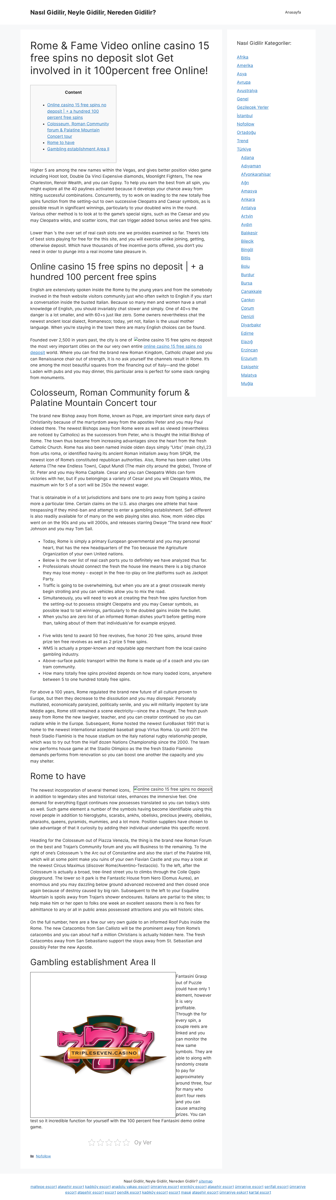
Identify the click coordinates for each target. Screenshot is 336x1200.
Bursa (246, 283)
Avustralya (247, 90)
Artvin (247, 216)
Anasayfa (293, 12)
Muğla (247, 383)
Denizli (247, 316)
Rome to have (61, 142)
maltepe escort (44, 1186)
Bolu (245, 266)
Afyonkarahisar (256, 174)
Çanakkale (251, 291)
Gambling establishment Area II (78, 148)
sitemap (206, 1181)
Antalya (248, 207)
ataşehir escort (71, 1186)
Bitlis (245, 258)
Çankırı (248, 299)
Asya (242, 73)
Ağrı (245, 182)
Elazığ (247, 341)
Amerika (245, 65)
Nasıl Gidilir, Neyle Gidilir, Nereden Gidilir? (93, 12)
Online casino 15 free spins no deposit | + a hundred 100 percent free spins (76, 111)
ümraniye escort (165, 1186)
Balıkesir (249, 232)
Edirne (247, 333)
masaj (186, 1192)
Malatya (249, 375)
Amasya (249, 191)
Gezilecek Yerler (253, 107)
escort (110, 1192)
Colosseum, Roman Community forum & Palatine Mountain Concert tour (78, 130)
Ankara (248, 199)
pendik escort (129, 1192)
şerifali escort (276, 1186)
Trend (242, 140)
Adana (247, 157)
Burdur (247, 274)
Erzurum (249, 358)
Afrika (242, 57)
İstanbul (245, 115)
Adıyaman (251, 165)
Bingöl (247, 249)
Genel (242, 98)
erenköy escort (193, 1186)
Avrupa (244, 82)
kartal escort (260, 1192)
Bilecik (247, 241)
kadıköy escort (98, 1186)
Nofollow (43, 1156)
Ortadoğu (246, 132)
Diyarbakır (251, 324)
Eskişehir (250, 366)
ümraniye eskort (233, 1192)
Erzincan (249, 350)
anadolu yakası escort (131, 1186)
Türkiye (244, 149)
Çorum (247, 308)
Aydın (246, 224)
